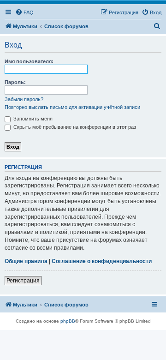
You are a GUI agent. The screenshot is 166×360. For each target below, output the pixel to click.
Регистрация (23, 280)
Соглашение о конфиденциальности (102, 261)
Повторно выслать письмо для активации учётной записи (72, 107)
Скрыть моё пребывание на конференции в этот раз (74, 127)
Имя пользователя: (29, 61)
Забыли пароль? (24, 99)
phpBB (67, 321)
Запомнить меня (32, 118)
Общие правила (26, 261)
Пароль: (15, 82)
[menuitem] (24, 12)
